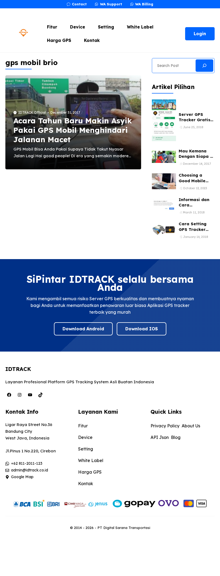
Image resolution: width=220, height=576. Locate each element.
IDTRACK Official (32, 112)
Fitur (52, 27)
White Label (140, 27)
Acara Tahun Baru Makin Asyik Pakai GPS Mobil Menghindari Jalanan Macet (72, 130)
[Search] (204, 65)
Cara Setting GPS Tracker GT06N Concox (195, 229)
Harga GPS (59, 40)
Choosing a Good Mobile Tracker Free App (193, 183)
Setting (106, 27)
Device (77, 27)
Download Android (83, 328)
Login (200, 33)
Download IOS (141, 328)
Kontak (92, 40)
